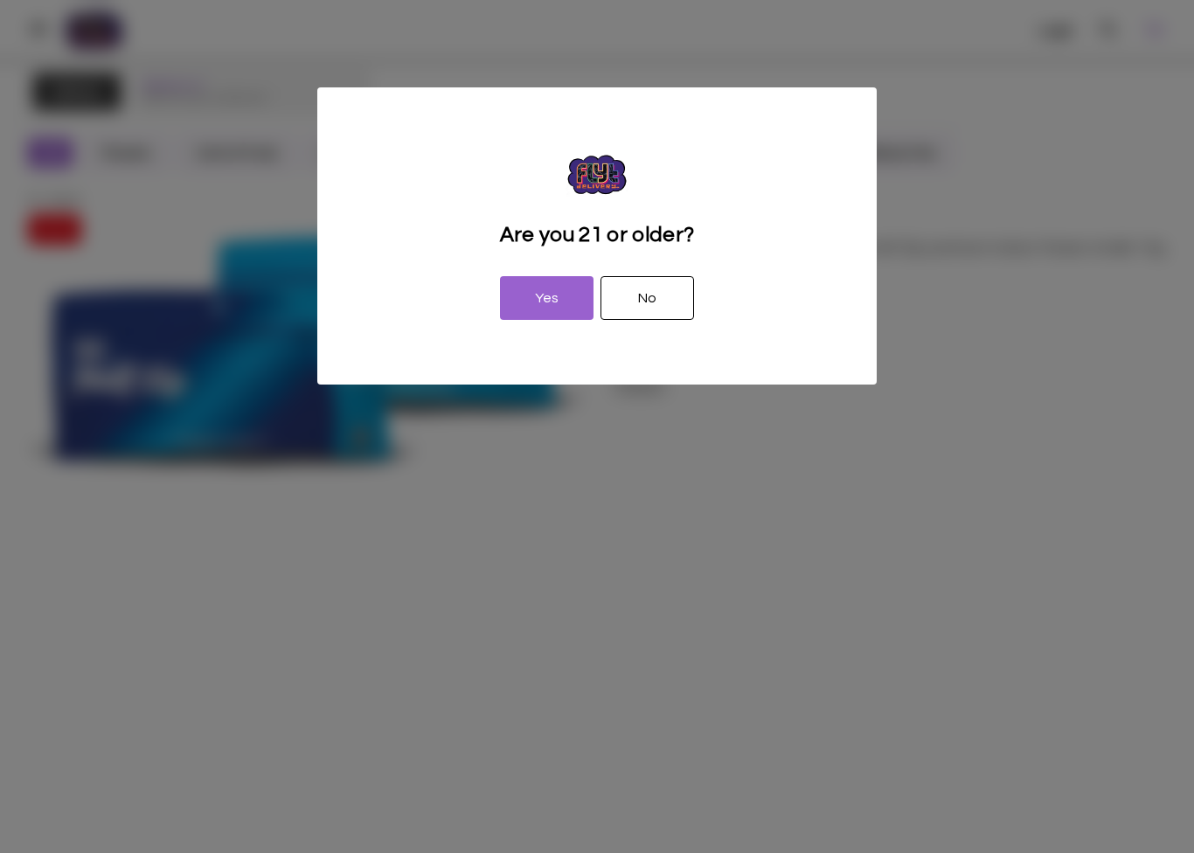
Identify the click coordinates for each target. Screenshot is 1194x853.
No (647, 298)
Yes (547, 298)
